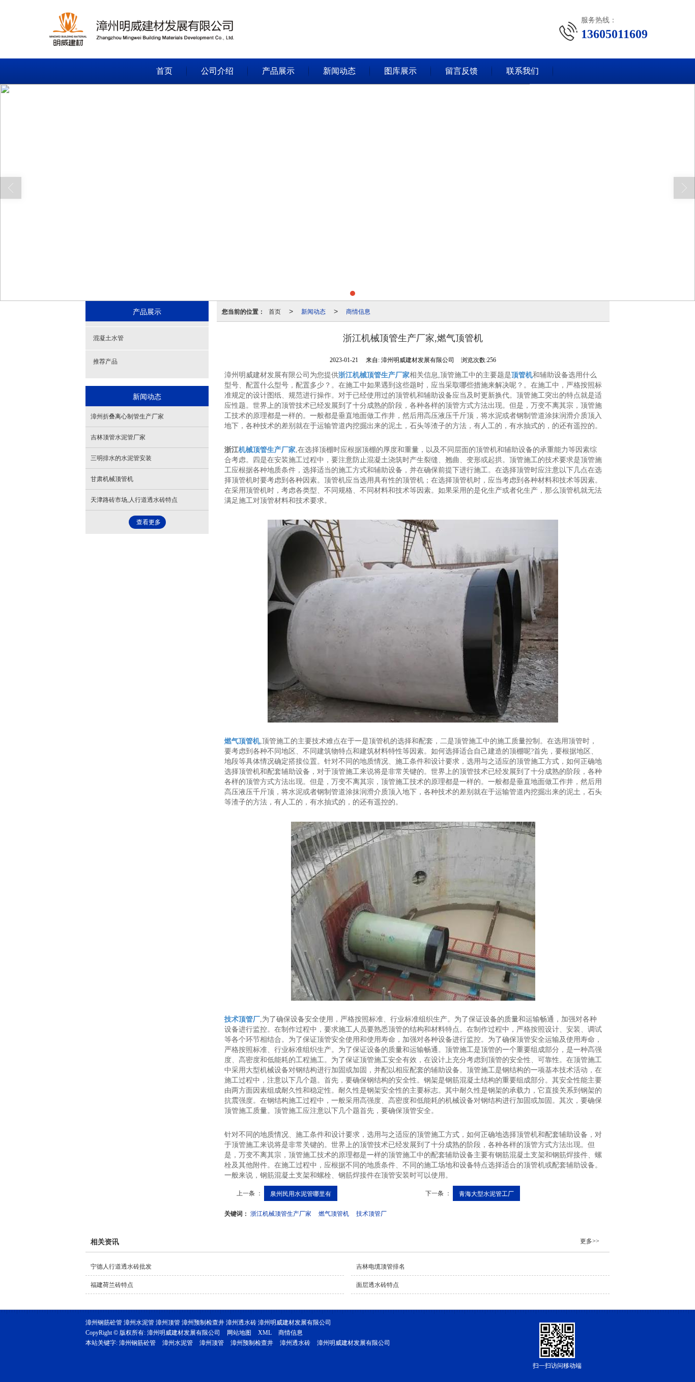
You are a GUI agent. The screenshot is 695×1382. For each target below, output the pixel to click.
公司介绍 (217, 71)
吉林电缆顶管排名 (380, 1266)
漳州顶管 (211, 1342)
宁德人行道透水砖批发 (121, 1266)
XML (265, 1332)
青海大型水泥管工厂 (486, 1193)
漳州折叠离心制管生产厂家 (127, 416)
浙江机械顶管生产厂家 (280, 1213)
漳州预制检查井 (251, 1342)
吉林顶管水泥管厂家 (118, 437)
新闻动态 (339, 71)
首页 (164, 71)
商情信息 (358, 311)
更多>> (589, 1241)
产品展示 (278, 71)
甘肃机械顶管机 (112, 479)
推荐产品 (105, 361)
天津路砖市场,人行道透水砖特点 (134, 499)
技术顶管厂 (371, 1213)
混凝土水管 (108, 338)
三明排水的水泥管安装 (121, 458)
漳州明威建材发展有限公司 (183, 1332)
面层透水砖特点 (377, 1284)
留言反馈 (461, 71)
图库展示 (400, 71)
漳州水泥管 (177, 1342)
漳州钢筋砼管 (137, 1342)
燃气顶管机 (333, 1213)
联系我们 (522, 71)
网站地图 (239, 1332)
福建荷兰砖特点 (112, 1284)
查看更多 (148, 522)
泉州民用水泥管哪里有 (300, 1193)
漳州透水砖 (295, 1342)
